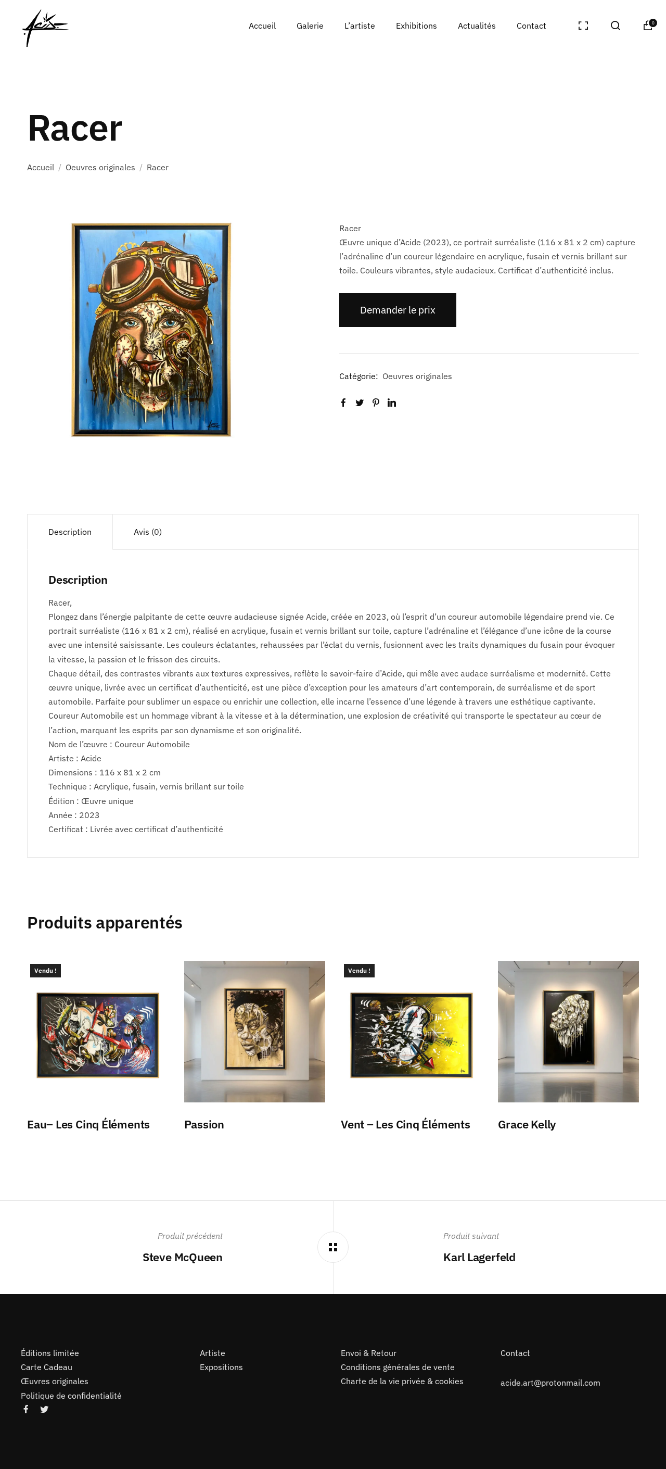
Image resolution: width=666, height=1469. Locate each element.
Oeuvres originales (100, 167)
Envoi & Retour (368, 1353)
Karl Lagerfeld (479, 1256)
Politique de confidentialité (71, 1395)
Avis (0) (148, 531)
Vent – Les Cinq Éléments (405, 1124)
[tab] (70, 532)
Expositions (221, 1367)
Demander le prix (398, 309)
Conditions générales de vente (398, 1367)
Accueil (40, 167)
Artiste (212, 1353)
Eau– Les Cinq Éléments (88, 1124)
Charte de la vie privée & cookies (402, 1381)
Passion (204, 1124)
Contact (515, 1353)
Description (70, 531)
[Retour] (333, 1247)
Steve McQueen (183, 1256)
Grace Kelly (528, 1124)
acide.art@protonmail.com (550, 1382)
